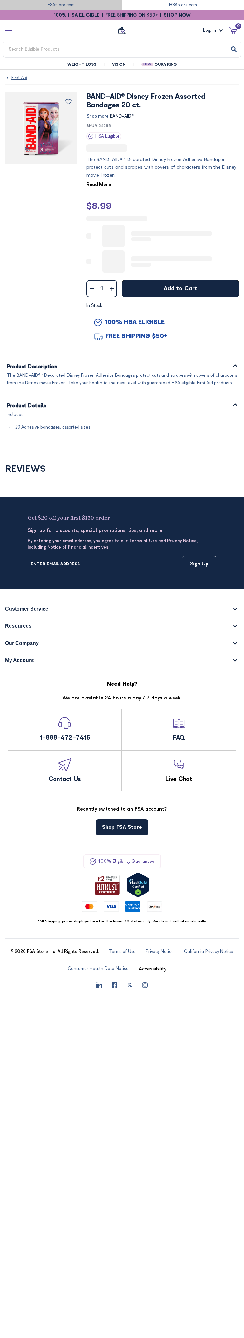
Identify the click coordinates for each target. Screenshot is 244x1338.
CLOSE (217, 1329)
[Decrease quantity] (91, 288)
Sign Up (199, 564)
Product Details (27, 405)
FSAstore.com (61, 5)
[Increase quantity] (111, 288)
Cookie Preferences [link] (176, 968)
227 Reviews (133, 148)
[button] (129, 968)
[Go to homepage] (122, 30)
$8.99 (99, 206)
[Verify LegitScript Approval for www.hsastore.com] (138, 884)
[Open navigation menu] (8, 30)
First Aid (19, 77)
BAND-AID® (122, 116)
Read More (98, 184)
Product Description (32, 366)
